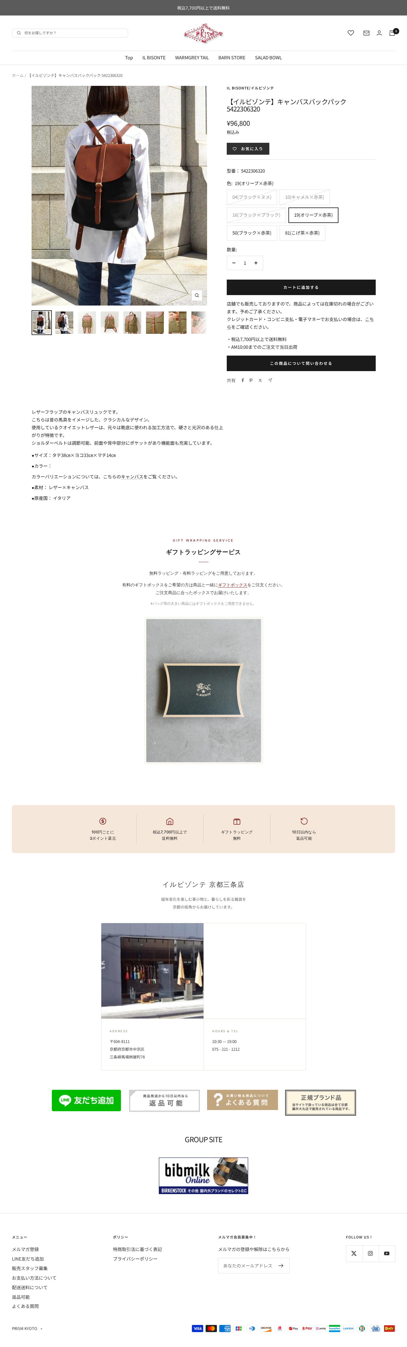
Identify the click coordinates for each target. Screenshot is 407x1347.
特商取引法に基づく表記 (137, 1249)
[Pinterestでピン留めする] (250, 380)
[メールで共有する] (270, 380)
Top (129, 57)
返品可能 (21, 1297)
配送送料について (30, 1287)
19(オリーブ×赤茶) (313, 215)
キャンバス (132, 476)
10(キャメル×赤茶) (304, 197)
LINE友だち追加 (28, 1258)
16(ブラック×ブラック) (256, 215)
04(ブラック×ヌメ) (251, 197)
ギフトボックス (232, 584)
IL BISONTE (154, 57)
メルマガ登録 (25, 1249)
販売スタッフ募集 (30, 1268)
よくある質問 (25, 1306)
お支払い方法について (34, 1278)
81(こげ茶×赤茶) (302, 233)
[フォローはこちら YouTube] (387, 1253)
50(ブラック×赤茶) (251, 233)
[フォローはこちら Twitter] (354, 1253)
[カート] (392, 33)
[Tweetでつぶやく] (260, 380)
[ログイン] (379, 32)
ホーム (18, 75)
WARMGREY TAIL (192, 57)
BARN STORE (232, 57)
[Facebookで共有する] (243, 380)
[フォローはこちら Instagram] (370, 1253)
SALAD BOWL (268, 57)
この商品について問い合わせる (301, 363)
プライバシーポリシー (135, 1258)
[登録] (281, 1266)
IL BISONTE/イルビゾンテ (250, 87)
